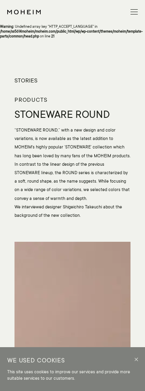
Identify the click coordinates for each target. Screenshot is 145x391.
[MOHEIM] (24, 12)
